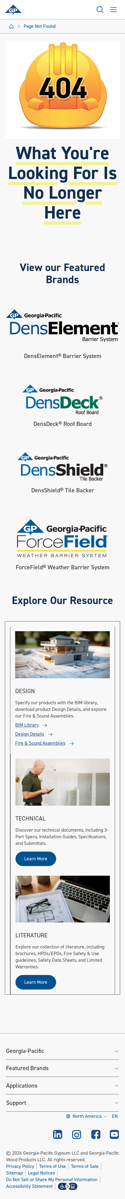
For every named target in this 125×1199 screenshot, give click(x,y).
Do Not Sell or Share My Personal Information (51, 1180)
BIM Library (27, 725)
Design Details (29, 734)
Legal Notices (41, 1173)
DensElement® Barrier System (62, 356)
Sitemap (14, 1173)
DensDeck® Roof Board (62, 424)
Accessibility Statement (29, 1186)
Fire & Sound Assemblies (40, 743)
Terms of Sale (85, 1166)
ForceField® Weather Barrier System (63, 567)
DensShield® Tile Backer (62, 490)
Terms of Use (52, 1166)
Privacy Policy (20, 1166)
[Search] (100, 9)
